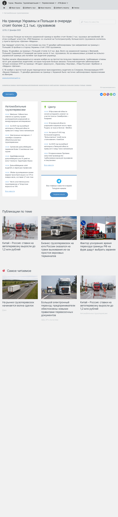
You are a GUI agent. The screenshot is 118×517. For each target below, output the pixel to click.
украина (88, 85)
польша (82, 85)
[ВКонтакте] (101, 94)
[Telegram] (114, 94)
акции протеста (44, 85)
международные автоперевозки (27, 85)
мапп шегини (54, 85)
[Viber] (107, 94)
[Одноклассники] (104, 94)
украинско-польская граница (69, 85)
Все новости (10, 191)
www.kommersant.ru (11, 78)
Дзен (4, 310)
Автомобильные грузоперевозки (93, 313)
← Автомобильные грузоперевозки (15, 13)
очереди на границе (9, 85)
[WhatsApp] (111, 94)
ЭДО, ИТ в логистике (49, 320)
